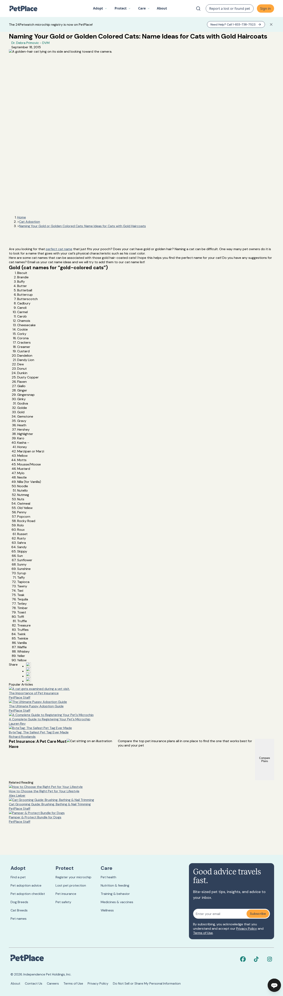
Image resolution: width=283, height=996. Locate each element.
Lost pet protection (71, 885)
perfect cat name (59, 249)
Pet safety (63, 902)
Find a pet (18, 877)
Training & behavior (115, 894)
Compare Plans (264, 759)
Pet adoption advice (26, 885)
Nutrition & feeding (115, 885)
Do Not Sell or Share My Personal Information (147, 983)
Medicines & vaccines (117, 902)
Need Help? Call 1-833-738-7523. (233, 24)
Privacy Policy (246, 928)
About (15, 983)
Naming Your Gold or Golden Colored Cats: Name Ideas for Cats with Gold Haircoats (82, 226)
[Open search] (198, 8)
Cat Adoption (29, 221)
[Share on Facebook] (28, 664)
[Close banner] (271, 24)
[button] (100, 8)
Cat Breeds (19, 910)
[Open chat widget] (274, 985)
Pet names (19, 918)
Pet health (108, 877)
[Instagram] (269, 959)
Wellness (107, 910)
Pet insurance (66, 894)
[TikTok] (256, 959)
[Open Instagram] (28, 674)
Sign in (265, 8)
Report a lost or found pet (229, 8)
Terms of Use (203, 933)
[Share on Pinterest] (28, 669)
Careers (53, 983)
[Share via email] (28, 679)
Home (21, 217)
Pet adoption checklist (28, 894)
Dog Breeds (19, 902)
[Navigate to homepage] (25, 8)
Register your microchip (73, 877)
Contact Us (33, 983)
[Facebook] (243, 959)
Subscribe (258, 913)
